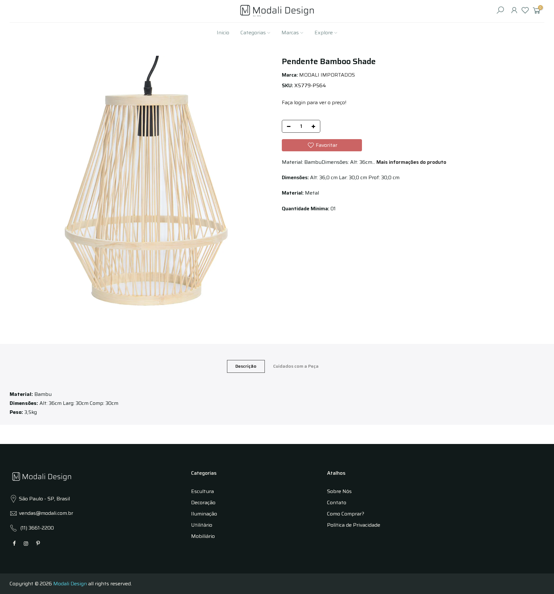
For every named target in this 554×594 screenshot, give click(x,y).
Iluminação (204, 514)
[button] (322, 145)
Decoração (203, 502)
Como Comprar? (345, 514)
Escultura (202, 491)
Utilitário (201, 525)
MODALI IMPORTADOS (327, 75)
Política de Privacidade (353, 525)
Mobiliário (203, 536)
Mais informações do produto (410, 162)
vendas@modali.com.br (46, 513)
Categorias (253, 33)
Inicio (223, 33)
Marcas (290, 33)
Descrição (245, 366)
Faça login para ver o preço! (314, 102)
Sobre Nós (339, 491)
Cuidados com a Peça (296, 366)
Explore (324, 33)
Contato (336, 502)
